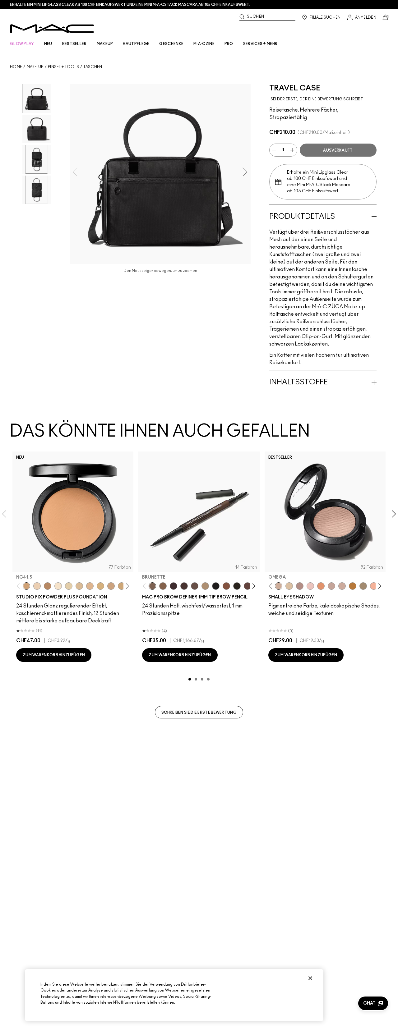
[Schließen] (310, 978)
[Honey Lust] (342, 586)
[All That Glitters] (300, 586)
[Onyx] (216, 586)
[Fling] (163, 586)
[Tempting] (363, 586)
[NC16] (90, 586)
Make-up (35, 67)
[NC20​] (122, 586)
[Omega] (205, 586)
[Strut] (247, 586)
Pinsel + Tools (63, 67)
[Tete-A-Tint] (374, 586)
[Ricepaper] (289, 586)
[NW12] (37, 586)
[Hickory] (184, 586)
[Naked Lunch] (331, 586)
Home (16, 67)
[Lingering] (195, 586)
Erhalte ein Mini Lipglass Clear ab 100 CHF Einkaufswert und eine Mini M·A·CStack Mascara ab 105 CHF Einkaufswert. (130, 5)
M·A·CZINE (204, 44)
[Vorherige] (19, 586)
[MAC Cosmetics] (52, 28)
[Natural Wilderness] (353, 586)
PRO (228, 44)
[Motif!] (321, 586)
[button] (373, 1003)
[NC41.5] (26, 586)
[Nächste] (126, 586)
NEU (48, 44)
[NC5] (58, 586)
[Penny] (226, 586)
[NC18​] (111, 586)
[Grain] (310, 586)
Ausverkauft (338, 150)
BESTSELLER (74, 44)
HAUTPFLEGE (136, 44)
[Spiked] (237, 586)
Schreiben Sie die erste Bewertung (199, 712)
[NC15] (79, 586)
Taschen (92, 67)
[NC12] (69, 586)
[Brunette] (152, 586)
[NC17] (100, 586)
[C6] (48, 586)
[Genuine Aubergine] (173, 586)
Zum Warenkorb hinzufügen (54, 655)
